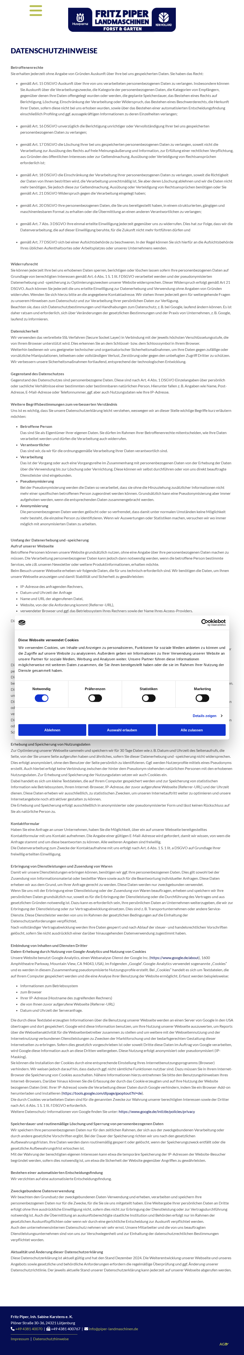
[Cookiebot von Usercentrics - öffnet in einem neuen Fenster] (205, 622)
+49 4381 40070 (28, 1328)
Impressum (20, 1338)
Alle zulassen (192, 730)
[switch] (95, 698)
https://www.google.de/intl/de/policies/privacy (157, 1111)
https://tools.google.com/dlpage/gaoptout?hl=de (102, 1093)
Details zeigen (204, 716)
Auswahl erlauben (122, 730)
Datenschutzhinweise (51, 1338)
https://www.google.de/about (174, 957)
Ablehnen (52, 730)
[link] (227, 1344)
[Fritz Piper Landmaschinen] (122, 20)
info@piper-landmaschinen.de (113, 1328)
